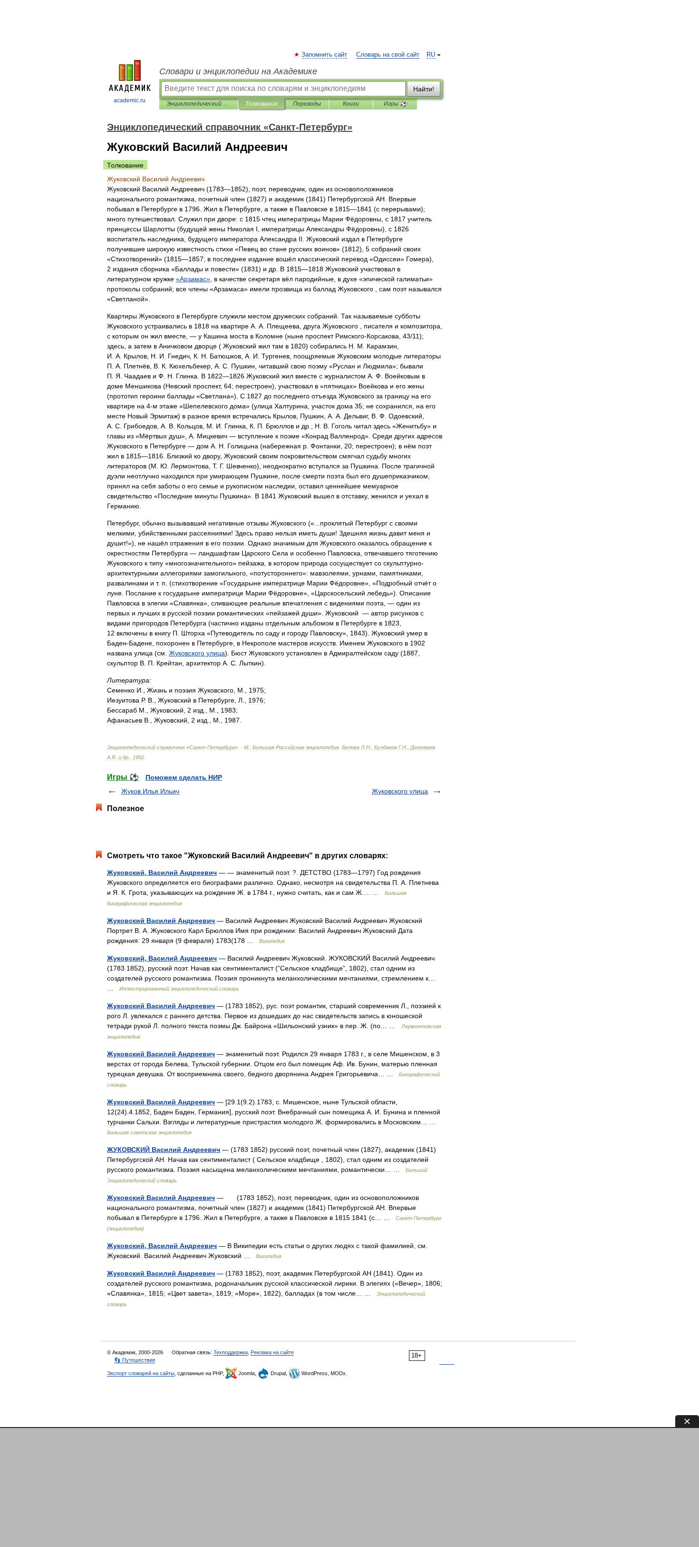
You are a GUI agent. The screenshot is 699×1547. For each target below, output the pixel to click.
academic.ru (130, 100)
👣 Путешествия (134, 1360)
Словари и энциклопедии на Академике (238, 71)
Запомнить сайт (324, 54)
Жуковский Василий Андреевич (161, 920)
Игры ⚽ (395, 103)
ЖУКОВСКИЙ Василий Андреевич (163, 1149)
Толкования (261, 103)
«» (193, 279)
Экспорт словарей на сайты (141, 1373)
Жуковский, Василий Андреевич (162, 872)
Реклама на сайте (272, 1352)
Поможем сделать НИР (184, 777)
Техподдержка (231, 1352)
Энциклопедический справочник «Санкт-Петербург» (198, 103)
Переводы (307, 103)
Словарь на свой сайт (387, 54)
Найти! (423, 89)
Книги (351, 103)
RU (431, 54)
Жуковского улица (400, 791)
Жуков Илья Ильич (150, 791)
